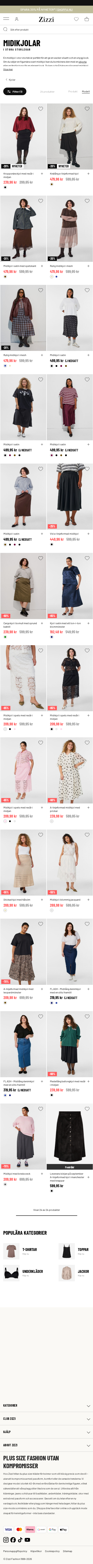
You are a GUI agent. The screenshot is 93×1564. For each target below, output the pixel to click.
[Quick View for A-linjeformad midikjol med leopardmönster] (42, 989)
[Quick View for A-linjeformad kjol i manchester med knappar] (88, 1177)
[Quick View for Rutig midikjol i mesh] (88, 266)
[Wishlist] (40, 108)
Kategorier (10, 1405)
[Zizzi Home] (46, 18)
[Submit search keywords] (5, 29)
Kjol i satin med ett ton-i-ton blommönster (65, 624)
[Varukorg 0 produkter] (87, 19)
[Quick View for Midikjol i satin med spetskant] (42, 266)
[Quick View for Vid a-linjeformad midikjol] (88, 533)
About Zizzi (10, 1445)
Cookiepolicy (52, 1551)
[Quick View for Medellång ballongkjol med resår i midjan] (88, 1081)
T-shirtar (28, 1251)
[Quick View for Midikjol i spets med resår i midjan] (42, 715)
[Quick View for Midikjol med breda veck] (42, 1173)
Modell (86, 91)
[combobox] (46, 29)
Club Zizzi (9, 1418)
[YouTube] (27, 1539)
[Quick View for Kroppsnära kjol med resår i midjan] (42, 173)
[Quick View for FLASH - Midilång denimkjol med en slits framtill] (88, 989)
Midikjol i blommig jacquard (65, 899)
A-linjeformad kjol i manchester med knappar (67, 1178)
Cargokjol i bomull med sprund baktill (20, 624)
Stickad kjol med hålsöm (16, 899)
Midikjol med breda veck (16, 1173)
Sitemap (67, 1551)
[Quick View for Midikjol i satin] (88, 355)
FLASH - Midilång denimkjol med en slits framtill (65, 990)
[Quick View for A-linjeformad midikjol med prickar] (88, 807)
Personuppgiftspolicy (15, 1551)
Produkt (73, 91)
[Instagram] (6, 1539)
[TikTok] (20, 1539)
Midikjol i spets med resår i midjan (18, 716)
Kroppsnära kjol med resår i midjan (18, 175)
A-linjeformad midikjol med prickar (65, 809)
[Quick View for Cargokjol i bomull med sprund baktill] (42, 623)
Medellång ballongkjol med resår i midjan (67, 1082)
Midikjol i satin (58, 355)
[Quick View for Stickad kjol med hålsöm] (42, 899)
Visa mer (8, 69)
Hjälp (7, 1432)
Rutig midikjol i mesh (61, 266)
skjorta (83, 61)
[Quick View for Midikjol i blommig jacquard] (88, 899)
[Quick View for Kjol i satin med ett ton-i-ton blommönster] (88, 623)
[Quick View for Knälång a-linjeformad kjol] (88, 173)
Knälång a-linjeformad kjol (64, 173)
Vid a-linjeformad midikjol (64, 533)
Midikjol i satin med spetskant (19, 266)
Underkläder (28, 1273)
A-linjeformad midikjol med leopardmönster (18, 990)
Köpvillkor (36, 1551)
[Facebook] (13, 1539)
